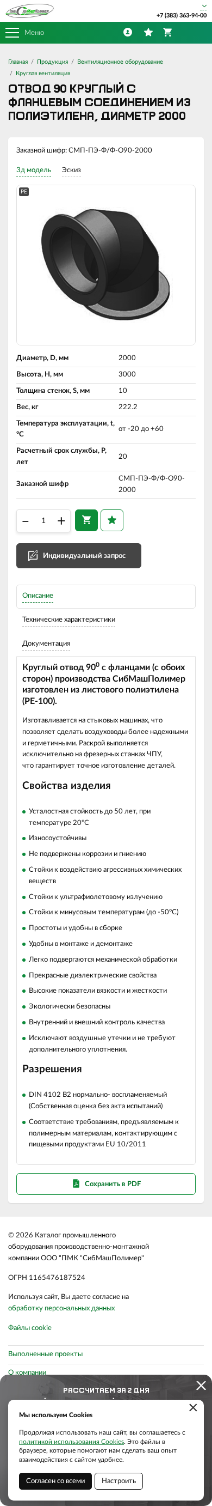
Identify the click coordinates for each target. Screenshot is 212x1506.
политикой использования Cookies (71, 1441)
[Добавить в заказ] (86, 520)
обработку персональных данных (61, 1308)
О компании (27, 1372)
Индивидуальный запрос (84, 556)
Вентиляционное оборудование (120, 62)
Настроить (119, 1481)
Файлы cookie (30, 1328)
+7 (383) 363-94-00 (182, 16)
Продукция (52, 62)
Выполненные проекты (45, 1354)
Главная (18, 62)
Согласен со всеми (55, 1481)
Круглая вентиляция (43, 73)
